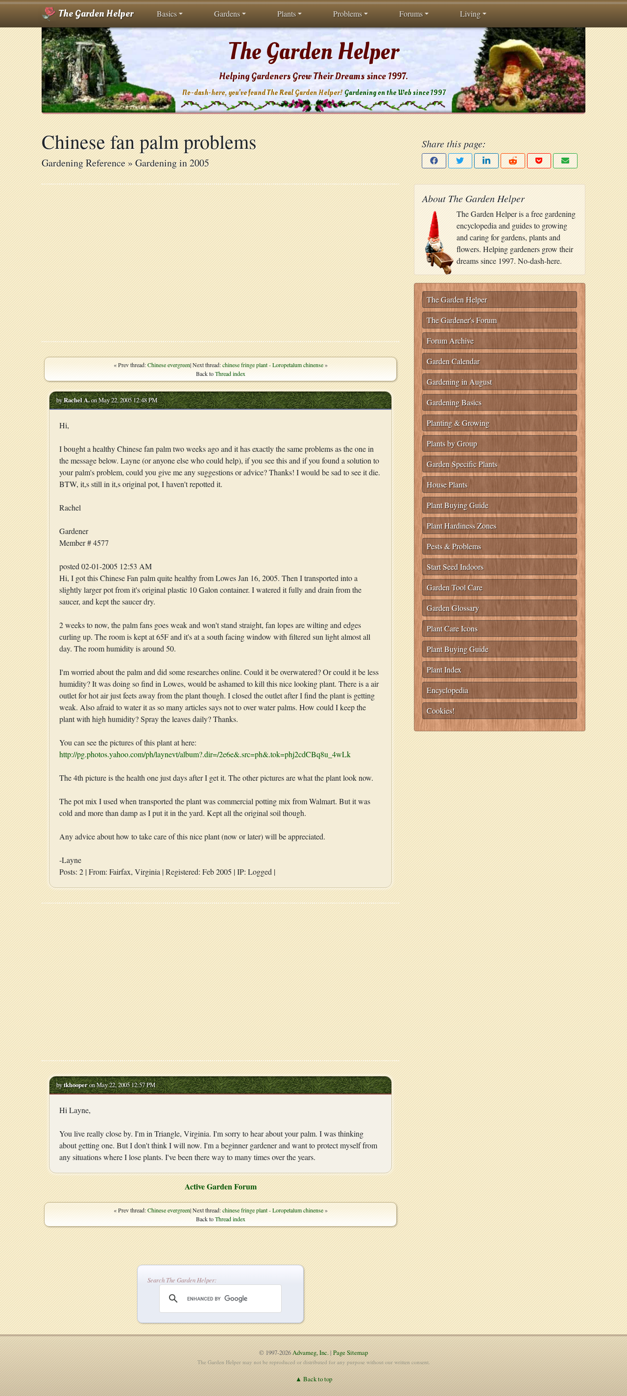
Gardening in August (459, 381)
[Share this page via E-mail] (565, 160)
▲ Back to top (313, 1378)
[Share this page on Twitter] (460, 160)
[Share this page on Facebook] (434, 160)
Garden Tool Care (454, 587)
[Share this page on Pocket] (539, 160)
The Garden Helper (94, 14)
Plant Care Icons (452, 628)
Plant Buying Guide (457, 505)
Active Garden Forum (221, 1186)
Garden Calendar (453, 361)
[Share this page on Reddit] (513, 160)
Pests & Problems (454, 546)
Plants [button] (286, 13)
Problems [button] (347, 13)
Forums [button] (411, 13)
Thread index (230, 373)
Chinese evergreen (168, 365)
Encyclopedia (447, 690)
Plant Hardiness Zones (461, 525)
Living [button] (470, 13)
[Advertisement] (220, 262)
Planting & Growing (458, 423)
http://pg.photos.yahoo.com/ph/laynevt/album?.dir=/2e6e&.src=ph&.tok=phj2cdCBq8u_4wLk (205, 754)
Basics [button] (167, 13)
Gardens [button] (227, 13)
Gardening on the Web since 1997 (394, 92)
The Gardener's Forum (462, 320)
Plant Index (444, 669)
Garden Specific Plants (462, 464)
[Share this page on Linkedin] (486, 160)
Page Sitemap (350, 1352)
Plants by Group (452, 443)
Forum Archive (450, 340)
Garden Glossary (453, 608)
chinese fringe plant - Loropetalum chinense (272, 365)
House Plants (447, 484)
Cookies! (441, 710)
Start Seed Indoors (455, 566)
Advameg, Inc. (310, 1352)
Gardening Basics (454, 402)
